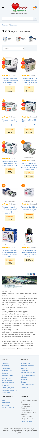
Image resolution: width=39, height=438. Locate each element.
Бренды (24, 379)
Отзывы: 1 (33, 117)
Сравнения (6, 405)
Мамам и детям (7, 376)
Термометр (6, 368)
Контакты (24, 387)
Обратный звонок (8, 408)
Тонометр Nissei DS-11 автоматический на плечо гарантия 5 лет (29, 209)
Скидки (23, 382)
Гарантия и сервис (27, 384)
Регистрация (6, 402)
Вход (3, 400)
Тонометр (5, 363)
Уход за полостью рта (9, 390)
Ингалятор (5, 365)
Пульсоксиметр (7, 370)
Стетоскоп (5, 373)
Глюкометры (6, 378)
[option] (19, 38)
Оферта (24, 368)
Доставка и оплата (27, 365)
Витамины (5, 385)
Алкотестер (6, 392)
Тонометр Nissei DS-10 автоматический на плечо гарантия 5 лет (10, 163)
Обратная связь (26, 421)
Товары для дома (8, 387)
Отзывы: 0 (14, 75)
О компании (25, 363)
